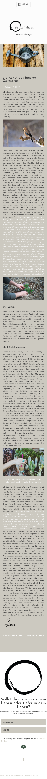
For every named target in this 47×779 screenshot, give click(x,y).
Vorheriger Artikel (13, 635)
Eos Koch (43, 775)
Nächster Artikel (34, 635)
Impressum (21, 767)
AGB (29, 767)
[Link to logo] (23, 26)
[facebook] (23, 759)
